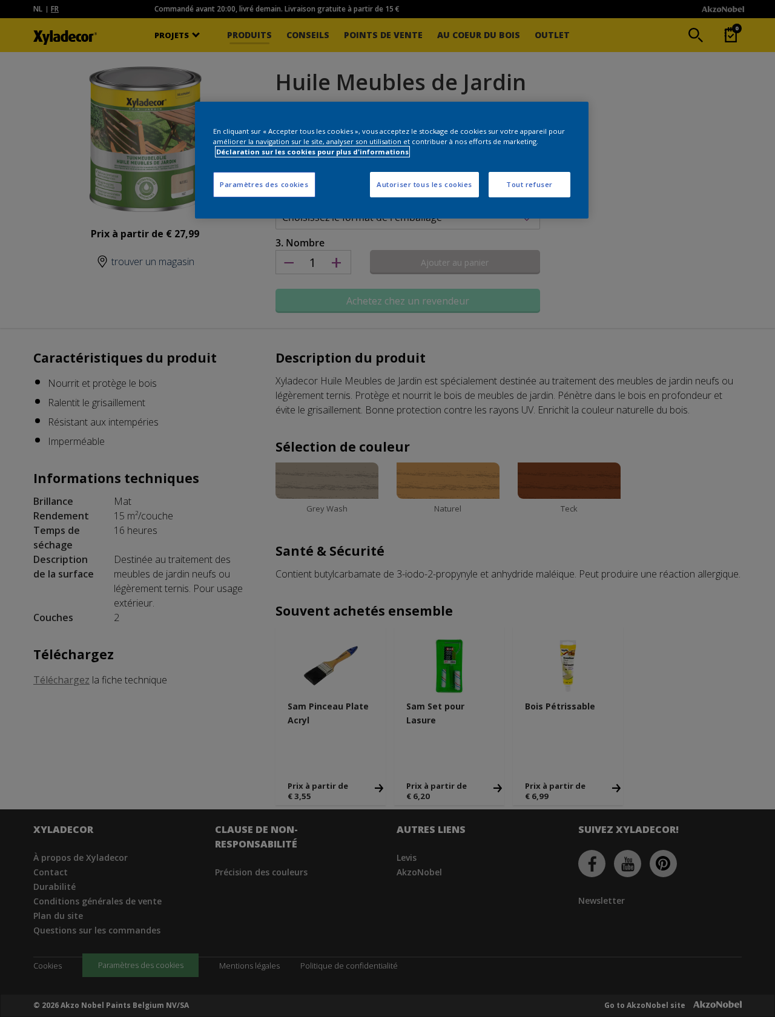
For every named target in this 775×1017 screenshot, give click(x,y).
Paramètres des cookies (264, 184)
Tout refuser (529, 184)
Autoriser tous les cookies (424, 184)
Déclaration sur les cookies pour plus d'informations (312, 151)
